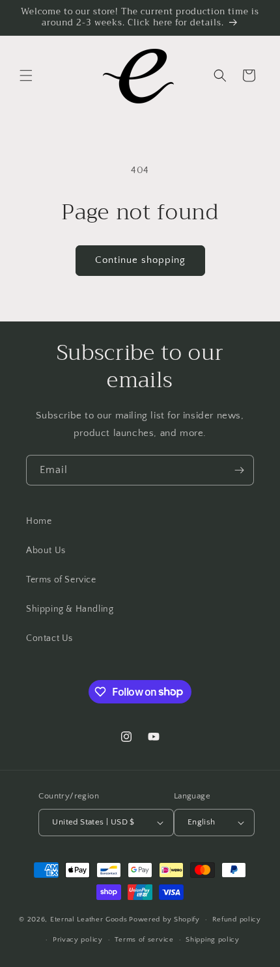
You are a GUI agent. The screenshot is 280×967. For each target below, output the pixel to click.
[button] (26, 75)
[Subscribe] (239, 470)
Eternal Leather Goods (89, 919)
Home (38, 521)
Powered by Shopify (164, 919)
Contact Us (49, 638)
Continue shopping (140, 260)
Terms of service (144, 940)
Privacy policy (78, 940)
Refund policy (236, 919)
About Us (46, 550)
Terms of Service (61, 580)
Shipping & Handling (69, 609)
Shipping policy (213, 940)
